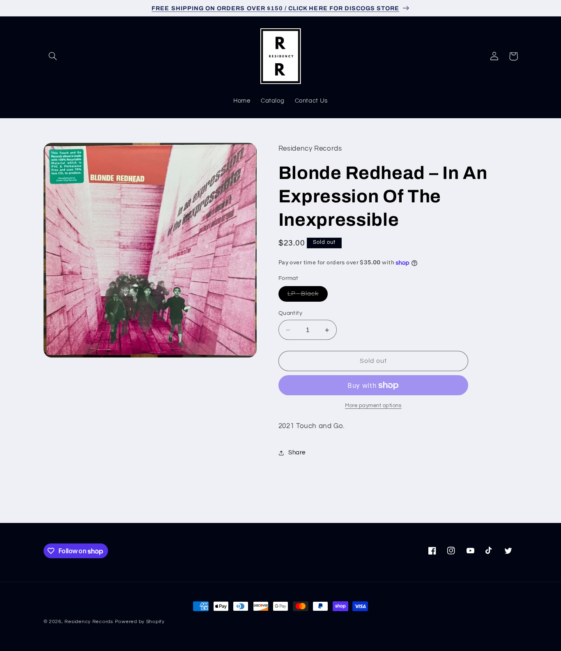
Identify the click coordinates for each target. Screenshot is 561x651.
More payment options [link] (373, 405)
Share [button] (297, 453)
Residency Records (88, 621)
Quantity (290, 313)
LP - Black (307, 296)
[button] (53, 56)
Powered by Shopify (140, 621)
